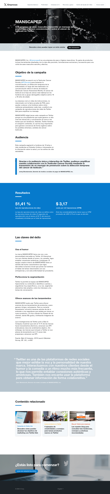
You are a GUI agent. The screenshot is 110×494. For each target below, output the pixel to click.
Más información (74, 47)
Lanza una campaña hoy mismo (26, 471)
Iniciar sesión (100, 4)
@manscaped (35, 60)
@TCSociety (26, 82)
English (60, 489)
